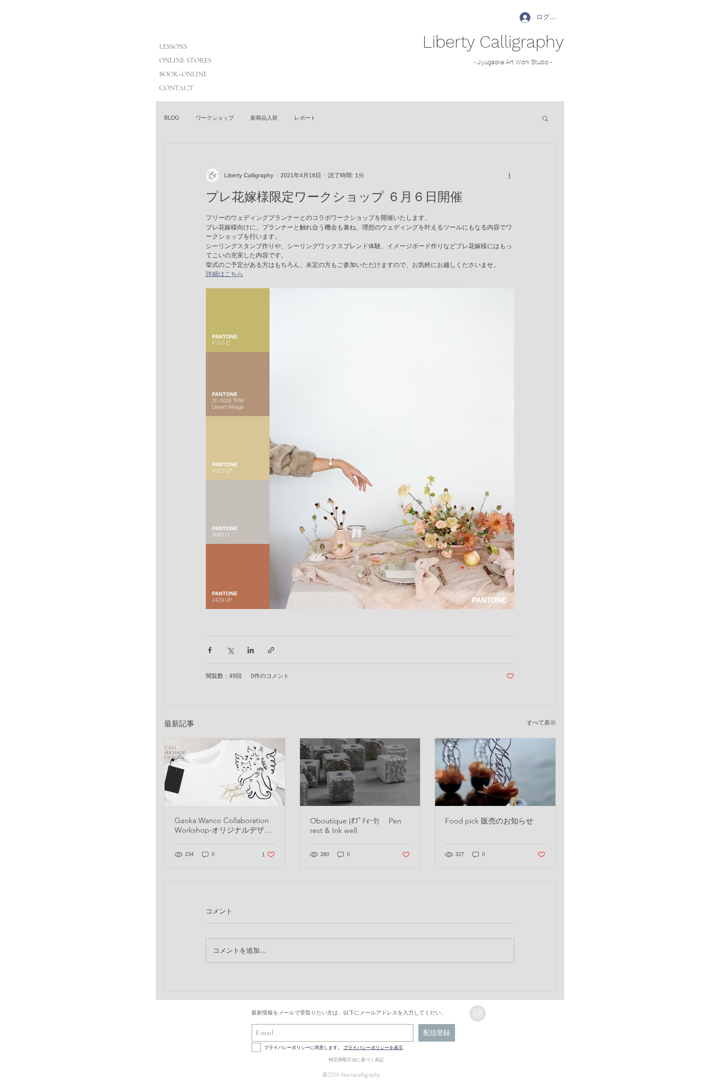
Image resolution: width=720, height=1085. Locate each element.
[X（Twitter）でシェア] (230, 650)
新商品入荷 (264, 118)
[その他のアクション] (509, 175)
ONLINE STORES (185, 60)
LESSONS (173, 46)
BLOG (171, 118)
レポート (305, 118)
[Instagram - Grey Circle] (478, 1013)
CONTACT (176, 87)
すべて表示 (541, 722)
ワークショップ (215, 118)
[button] (545, 118)
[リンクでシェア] (271, 650)
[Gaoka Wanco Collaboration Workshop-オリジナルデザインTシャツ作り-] (225, 772)
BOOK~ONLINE (183, 74)
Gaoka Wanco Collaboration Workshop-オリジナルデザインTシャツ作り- (223, 825)
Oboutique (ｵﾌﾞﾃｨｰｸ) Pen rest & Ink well (355, 825)
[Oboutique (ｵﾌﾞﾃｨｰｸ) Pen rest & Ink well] (360, 772)
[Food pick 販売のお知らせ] (495, 772)
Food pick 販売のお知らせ (489, 821)
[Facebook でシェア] (210, 650)
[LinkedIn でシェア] (251, 650)
